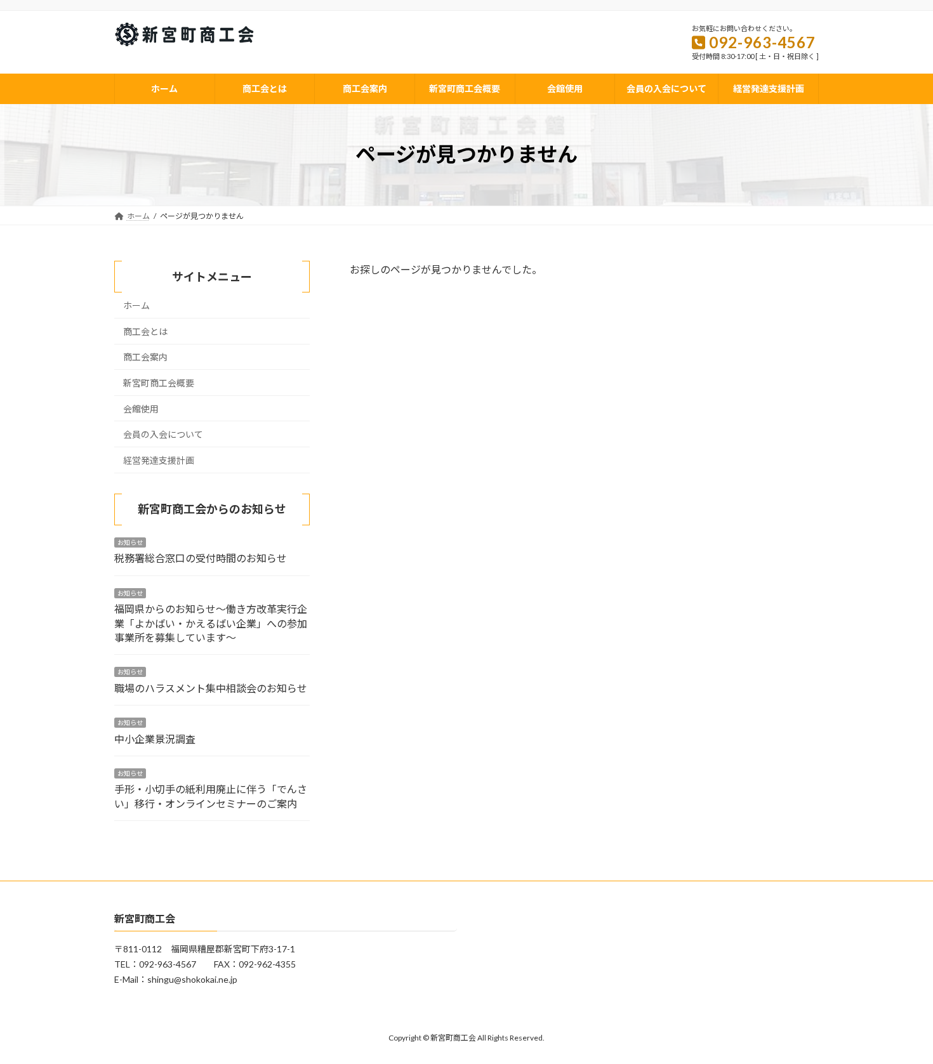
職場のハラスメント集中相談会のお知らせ (210, 688)
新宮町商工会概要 (158, 383)
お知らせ (130, 542)
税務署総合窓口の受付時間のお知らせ (200, 558)
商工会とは (145, 331)
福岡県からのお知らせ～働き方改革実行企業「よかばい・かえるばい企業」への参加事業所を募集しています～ (210, 623)
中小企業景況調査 (154, 738)
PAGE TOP (899, 1020)
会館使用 (141, 408)
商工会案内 (145, 356)
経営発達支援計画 (158, 460)
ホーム (136, 305)
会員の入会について (163, 434)
